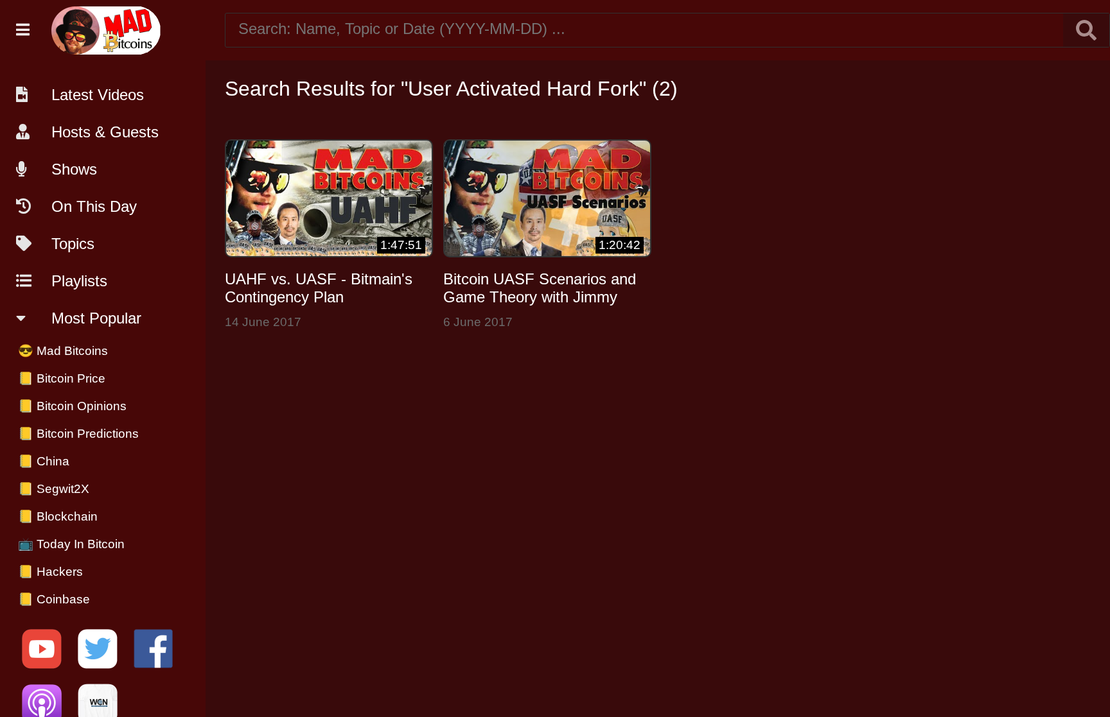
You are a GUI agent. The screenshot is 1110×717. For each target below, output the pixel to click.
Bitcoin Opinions (72, 406)
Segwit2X (53, 489)
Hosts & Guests (105, 132)
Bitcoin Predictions (78, 433)
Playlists (79, 280)
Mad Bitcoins (63, 351)
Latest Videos (97, 94)
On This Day (94, 206)
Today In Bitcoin (71, 544)
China (43, 461)
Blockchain (58, 516)
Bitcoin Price (61, 378)
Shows (74, 169)
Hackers (50, 571)
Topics (72, 243)
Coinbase (54, 599)
